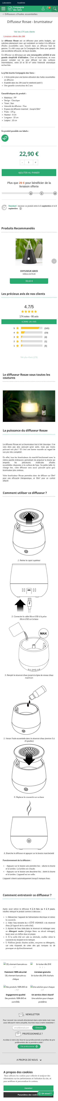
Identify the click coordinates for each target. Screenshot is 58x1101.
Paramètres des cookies (28, 1095)
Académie (21, 3)
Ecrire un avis (29, 321)
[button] (29, 1060)
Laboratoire (6, 3)
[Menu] (3, 8)
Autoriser (28, 1088)
